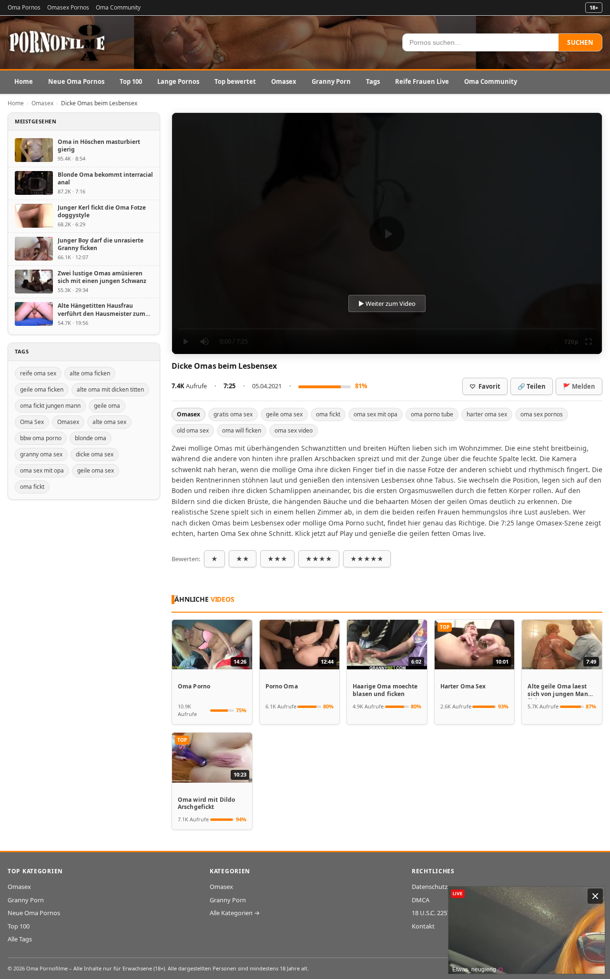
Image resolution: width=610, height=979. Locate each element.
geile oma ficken (41, 389)
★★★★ (318, 559)
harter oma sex (487, 414)
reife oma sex (38, 373)
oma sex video (293, 430)
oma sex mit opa (375, 414)
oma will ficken (241, 430)
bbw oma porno (40, 438)
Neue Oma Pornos (76, 81)
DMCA (420, 900)
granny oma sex (41, 454)
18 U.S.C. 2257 (431, 912)
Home (23, 81)
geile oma (107, 406)
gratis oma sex (233, 414)
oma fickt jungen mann (50, 406)
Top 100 (131, 81)
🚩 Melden (579, 386)
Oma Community (118, 7)
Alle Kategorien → (235, 912)
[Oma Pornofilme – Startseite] (58, 42)
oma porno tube (432, 414)
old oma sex (193, 430)
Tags (373, 81)
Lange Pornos (178, 81)
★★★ (277, 559)
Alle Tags (20, 939)
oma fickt (328, 414)
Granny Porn (331, 81)
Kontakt (423, 926)
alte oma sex (109, 422)
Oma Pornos (24, 7)
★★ (242, 559)
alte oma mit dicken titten (110, 389)
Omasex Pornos (68, 7)
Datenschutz (429, 886)
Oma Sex (32, 422)
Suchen (580, 42)
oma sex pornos (541, 414)
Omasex (283, 81)
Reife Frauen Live (422, 81)
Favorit (484, 386)
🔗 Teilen (532, 386)
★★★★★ (367, 559)
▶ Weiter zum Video (387, 303)
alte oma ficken (90, 373)
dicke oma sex (94, 454)
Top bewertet (235, 81)
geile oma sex (284, 414)
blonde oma (90, 438)
